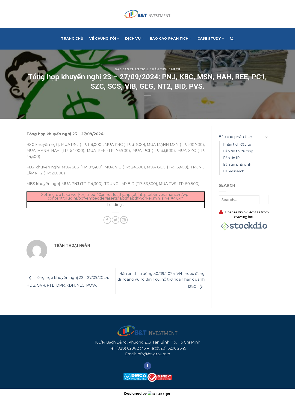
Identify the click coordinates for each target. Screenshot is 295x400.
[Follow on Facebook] (147, 366)
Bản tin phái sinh (237, 164)
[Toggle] (266, 137)
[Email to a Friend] (124, 220)
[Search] (232, 38)
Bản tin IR (231, 158)
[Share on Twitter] (115, 220)
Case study (209, 38)
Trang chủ (72, 38)
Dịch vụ (133, 38)
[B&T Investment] (147, 14)
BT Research (233, 171)
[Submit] (263, 199)
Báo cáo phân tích (169, 38)
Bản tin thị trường (238, 151)
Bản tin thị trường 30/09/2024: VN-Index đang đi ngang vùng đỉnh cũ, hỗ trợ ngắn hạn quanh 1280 (161, 280)
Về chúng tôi (102, 38)
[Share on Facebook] (107, 220)
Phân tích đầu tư (165, 69)
